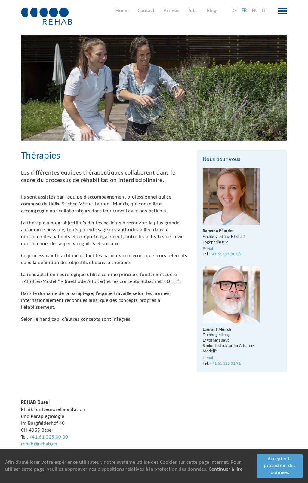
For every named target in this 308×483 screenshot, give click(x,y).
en (255, 10)
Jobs (193, 10)
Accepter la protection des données (280, 465)
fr (244, 10)
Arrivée (171, 10)
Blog (211, 10)
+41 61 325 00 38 (225, 254)
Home (122, 10)
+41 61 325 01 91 (225, 363)
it (264, 10)
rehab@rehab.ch (39, 444)
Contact (146, 10)
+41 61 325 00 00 (48, 437)
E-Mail (208, 249)
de (234, 10)
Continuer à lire (225, 469)
